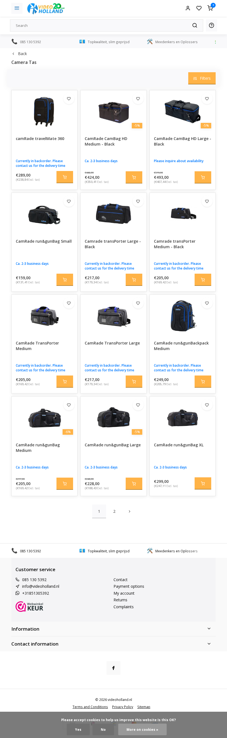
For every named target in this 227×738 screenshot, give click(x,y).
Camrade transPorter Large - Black (113, 244)
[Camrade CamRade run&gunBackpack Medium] (182, 315)
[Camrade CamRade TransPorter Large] (113, 315)
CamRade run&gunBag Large (113, 444)
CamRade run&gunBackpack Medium (181, 345)
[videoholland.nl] (46, 8)
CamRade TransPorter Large (112, 343)
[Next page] (129, 511)
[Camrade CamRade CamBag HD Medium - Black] (113, 111)
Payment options (129, 586)
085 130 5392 (34, 579)
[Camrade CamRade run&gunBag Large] (113, 417)
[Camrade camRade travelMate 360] (44, 111)
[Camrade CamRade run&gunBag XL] (182, 417)
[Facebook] (113, 668)
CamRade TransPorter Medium (37, 345)
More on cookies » (142, 729)
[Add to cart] (64, 177)
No (103, 729)
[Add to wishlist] (68, 98)
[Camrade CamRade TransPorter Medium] (44, 315)
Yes (78, 729)
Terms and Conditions (90, 707)
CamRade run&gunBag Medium (38, 447)
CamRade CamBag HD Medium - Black (106, 141)
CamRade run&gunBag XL (178, 444)
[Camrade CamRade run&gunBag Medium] (44, 417)
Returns (120, 599)
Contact (121, 579)
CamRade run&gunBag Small (44, 241)
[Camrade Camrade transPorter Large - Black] (113, 213)
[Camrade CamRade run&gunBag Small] (44, 213)
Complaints (124, 606)
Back (22, 53)
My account (124, 593)
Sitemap (143, 707)
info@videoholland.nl (40, 586)
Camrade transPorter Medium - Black (174, 244)
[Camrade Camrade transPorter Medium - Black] (182, 213)
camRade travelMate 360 (40, 138)
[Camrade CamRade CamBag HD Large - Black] (182, 111)
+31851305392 (35, 593)
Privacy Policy (122, 707)
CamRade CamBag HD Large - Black (182, 141)
